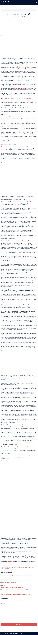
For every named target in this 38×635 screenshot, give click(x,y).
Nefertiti (34, 138)
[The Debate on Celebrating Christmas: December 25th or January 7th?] (14, 589)
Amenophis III (22, 123)
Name (2, 612)
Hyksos (10, 102)
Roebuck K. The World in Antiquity (7, 90)
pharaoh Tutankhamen (31, 201)
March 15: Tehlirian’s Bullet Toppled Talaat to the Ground (11, 569)
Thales (10, 444)
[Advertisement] (19, 26)
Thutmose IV (7, 121)
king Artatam (33, 118)
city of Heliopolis (15, 199)
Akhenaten (20, 136)
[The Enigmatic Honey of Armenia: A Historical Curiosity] (11, 582)
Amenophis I (15, 102)
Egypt (28, 67)
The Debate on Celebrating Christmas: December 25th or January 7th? (15, 594)
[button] (34, 2)
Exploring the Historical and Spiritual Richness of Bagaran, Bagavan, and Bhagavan (18, 580)
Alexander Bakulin (4, 562)
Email (2, 616)
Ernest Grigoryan (10, 561)
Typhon (16, 257)
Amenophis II (6, 116)
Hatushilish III (26, 242)
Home (3, 10)
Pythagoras (15, 444)
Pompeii (16, 343)
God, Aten (3, 144)
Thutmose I (26, 102)
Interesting (23, 16)
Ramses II (3, 244)
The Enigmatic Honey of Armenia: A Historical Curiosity (12, 587)
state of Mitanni (29, 98)
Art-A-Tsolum (5, 1)
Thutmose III (30, 103)
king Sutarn (3, 126)
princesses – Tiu (20, 124)
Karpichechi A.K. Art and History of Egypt (20, 89)
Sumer (20, 67)
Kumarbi (17, 251)
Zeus (25, 257)
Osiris (9, 300)
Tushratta (24, 132)
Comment (3, 603)
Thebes (25, 159)
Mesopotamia (24, 67)
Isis (5, 338)
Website (2, 619)
